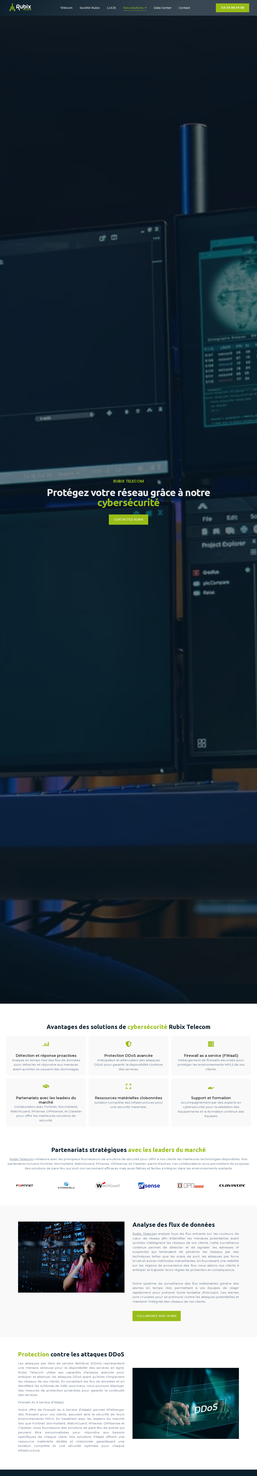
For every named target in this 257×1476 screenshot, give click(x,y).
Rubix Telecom (21, 1159)
